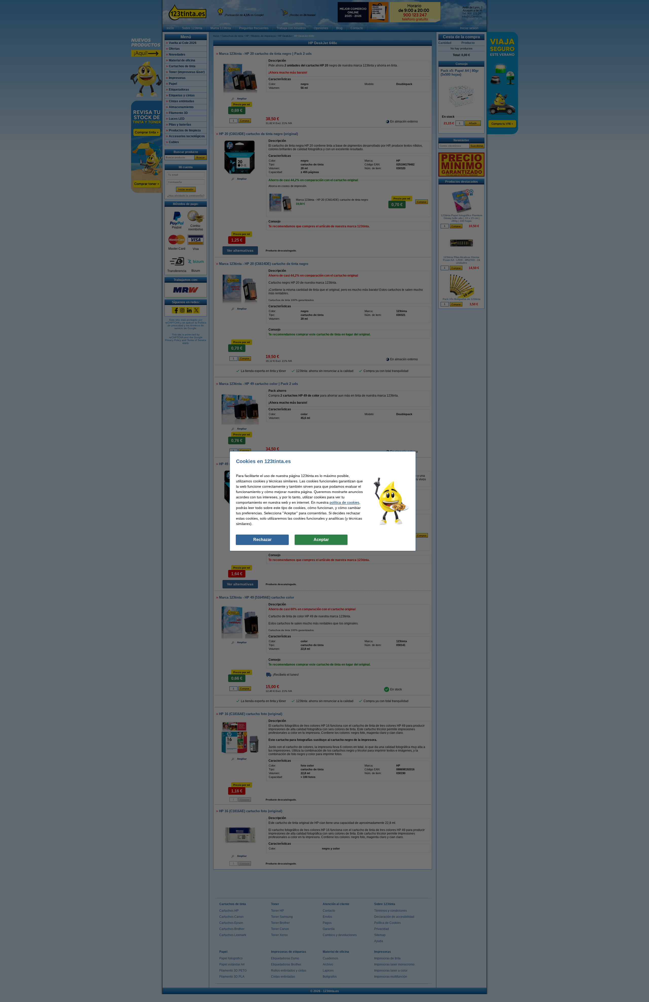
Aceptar (321, 539)
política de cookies (344, 502)
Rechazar (262, 539)
